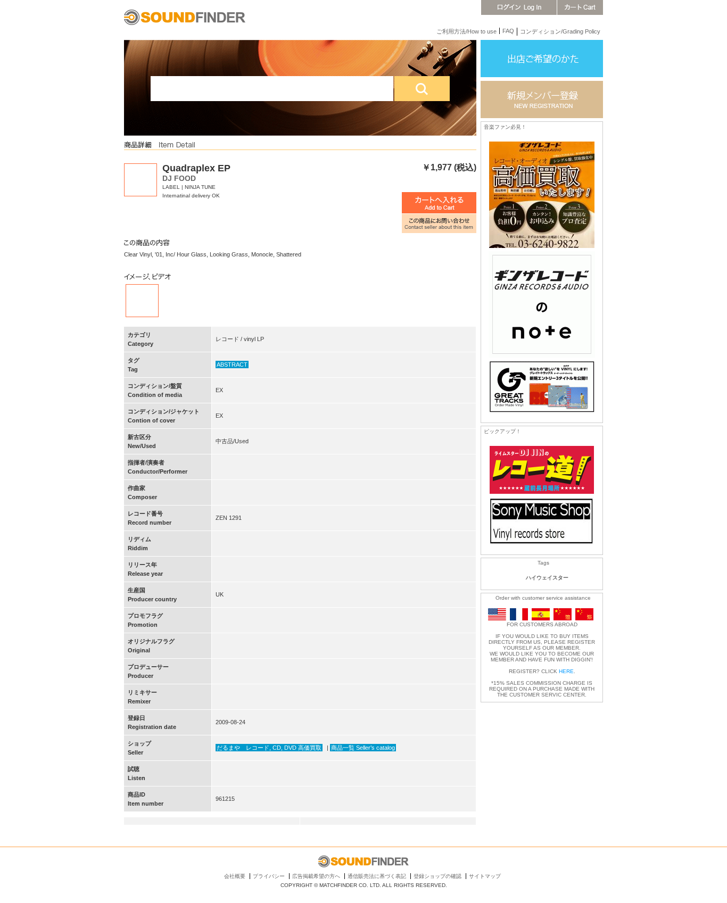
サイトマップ (485, 876)
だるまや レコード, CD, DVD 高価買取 (269, 747)
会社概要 (234, 876)
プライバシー (269, 876)
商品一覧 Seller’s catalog (363, 747)
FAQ (508, 31)
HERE (566, 671)
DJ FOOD (179, 178)
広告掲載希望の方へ (316, 876)
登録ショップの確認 (437, 876)
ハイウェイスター (547, 578)
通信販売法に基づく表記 (377, 876)
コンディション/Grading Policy (560, 31)
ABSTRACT (232, 364)
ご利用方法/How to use (466, 31)
